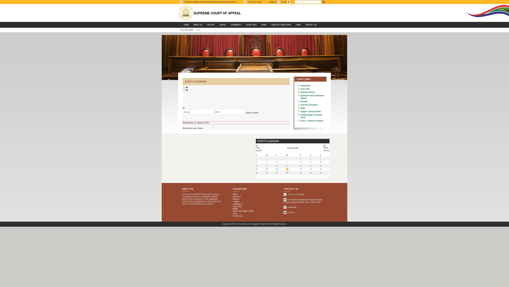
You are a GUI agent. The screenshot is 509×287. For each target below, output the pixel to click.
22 (301, 169)
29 (301, 173)
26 (266, 173)
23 (310, 169)
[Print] (187, 87)
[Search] (187, 107)
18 (257, 169)
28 (287, 173)
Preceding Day (189, 120)
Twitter (284, 2)
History (236, 199)
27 (277, 173)
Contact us (238, 216)
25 (257, 173)
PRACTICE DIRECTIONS (243, 211)
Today (185, 102)
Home (235, 194)
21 (287, 169)
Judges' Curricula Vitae (310, 111)
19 (266, 169)
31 (321, 173)
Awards (304, 101)
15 (301, 165)
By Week (187, 99)
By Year (186, 94)
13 (277, 165)
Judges (236, 201)
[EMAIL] (187, 90)
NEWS (235, 209)
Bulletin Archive (307, 92)
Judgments (305, 85)
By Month (187, 97)
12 (266, 165)
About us (237, 196)
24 (321, 169)
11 (257, 165)
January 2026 (292, 148)
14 (287, 165)
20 (277, 169)
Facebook (273, 2)
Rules (303, 108)
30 (310, 173)
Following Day (189, 125)
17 (321, 165)
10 (321, 162)
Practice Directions (309, 105)
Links (235, 213)
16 (310, 165)
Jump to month (189, 105)
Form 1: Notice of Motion (311, 120)
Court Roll (305, 89)
